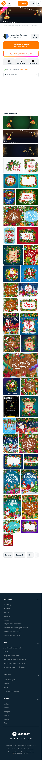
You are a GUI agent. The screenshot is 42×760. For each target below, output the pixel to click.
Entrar (32, 3)
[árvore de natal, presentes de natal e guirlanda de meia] (26, 733)
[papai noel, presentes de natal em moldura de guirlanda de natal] (30, 197)
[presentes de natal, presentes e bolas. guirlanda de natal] (24, 253)
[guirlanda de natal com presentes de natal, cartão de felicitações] (14, 274)
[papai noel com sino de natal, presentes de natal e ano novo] (14, 562)
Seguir (35, 37)
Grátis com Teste (21, 45)
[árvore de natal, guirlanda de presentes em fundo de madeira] (11, 713)
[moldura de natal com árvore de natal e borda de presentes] (13, 379)
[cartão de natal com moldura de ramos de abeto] (14, 214)
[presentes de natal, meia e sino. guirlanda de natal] (10, 632)
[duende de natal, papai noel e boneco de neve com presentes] (12, 663)
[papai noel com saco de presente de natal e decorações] (29, 707)
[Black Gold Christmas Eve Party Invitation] (29, 520)
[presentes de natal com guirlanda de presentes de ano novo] (12, 420)
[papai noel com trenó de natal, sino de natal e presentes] (11, 398)
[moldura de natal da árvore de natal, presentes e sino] (12, 733)
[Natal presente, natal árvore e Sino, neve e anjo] (10, 313)
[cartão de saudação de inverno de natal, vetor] (28, 331)
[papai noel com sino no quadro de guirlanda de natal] (11, 332)
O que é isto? (23, 70)
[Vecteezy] (3, 3)
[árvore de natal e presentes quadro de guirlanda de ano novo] (13, 617)
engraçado (20, 748)
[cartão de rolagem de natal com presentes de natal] (12, 457)
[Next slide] (33, 748)
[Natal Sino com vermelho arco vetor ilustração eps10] (20, 121)
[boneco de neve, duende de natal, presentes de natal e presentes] (12, 688)
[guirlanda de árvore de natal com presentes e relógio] (29, 540)
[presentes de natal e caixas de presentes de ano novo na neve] (13, 349)
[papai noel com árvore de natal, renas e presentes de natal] (10, 579)
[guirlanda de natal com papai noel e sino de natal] (27, 312)
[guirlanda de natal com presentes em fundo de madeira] (11, 518)
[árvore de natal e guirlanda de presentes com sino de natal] (10, 255)
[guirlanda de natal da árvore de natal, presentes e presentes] (13, 599)
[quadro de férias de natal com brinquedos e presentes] (13, 196)
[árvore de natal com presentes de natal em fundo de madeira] (27, 637)
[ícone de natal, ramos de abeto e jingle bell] (13, 165)
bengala (8, 748)
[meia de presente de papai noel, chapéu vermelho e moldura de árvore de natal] (11, 440)
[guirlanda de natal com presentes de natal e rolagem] (12, 542)
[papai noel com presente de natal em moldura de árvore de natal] (11, 500)
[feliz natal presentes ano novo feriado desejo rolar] (13, 293)
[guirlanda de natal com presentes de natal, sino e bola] (13, 234)
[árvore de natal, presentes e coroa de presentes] (26, 180)
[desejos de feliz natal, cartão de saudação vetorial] (10, 364)
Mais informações (11, 74)
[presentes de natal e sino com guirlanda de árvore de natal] (20, 479)
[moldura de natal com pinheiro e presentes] (10, 180)
